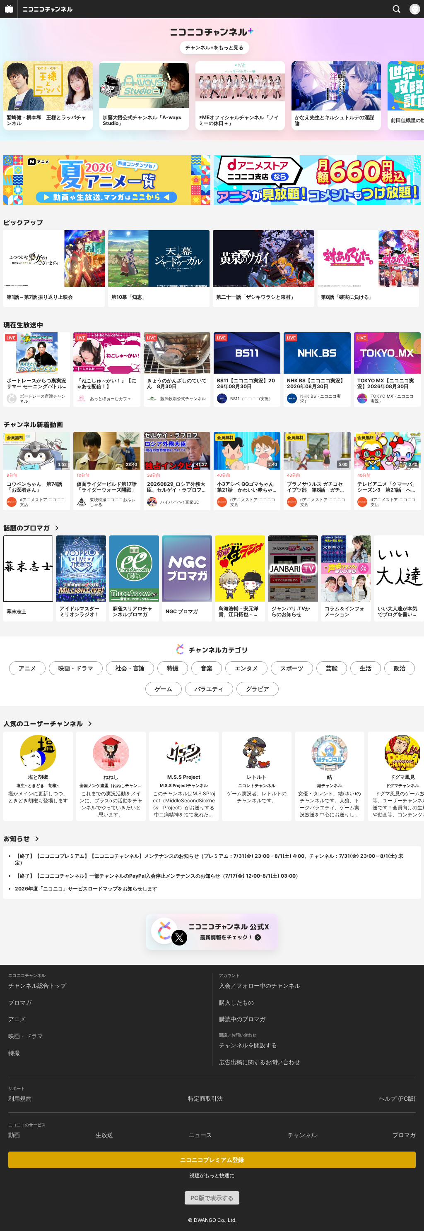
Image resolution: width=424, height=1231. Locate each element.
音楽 (206, 668)
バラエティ (209, 688)
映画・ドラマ (75, 668)
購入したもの (236, 1002)
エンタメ (246, 668)
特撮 (172, 668)
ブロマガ (19, 1002)
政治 (399, 668)
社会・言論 (130, 668)
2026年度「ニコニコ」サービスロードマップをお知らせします (86, 888)
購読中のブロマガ (242, 1018)
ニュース (200, 1134)
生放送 (104, 1134)
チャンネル (302, 1134)
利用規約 (19, 1098)
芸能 (331, 668)
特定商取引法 (205, 1098)
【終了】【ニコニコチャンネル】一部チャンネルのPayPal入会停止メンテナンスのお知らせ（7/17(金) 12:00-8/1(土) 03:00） (158, 876)
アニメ (27, 668)
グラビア (257, 688)
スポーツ (292, 668)
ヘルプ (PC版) (397, 1098)
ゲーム (163, 688)
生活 (365, 668)
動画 (14, 1134)
